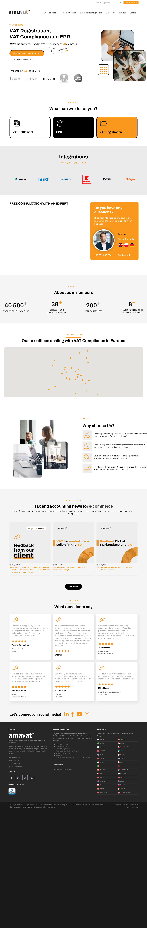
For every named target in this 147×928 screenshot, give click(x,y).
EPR (107, 13)
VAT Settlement (69, 13)
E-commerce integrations (91, 13)
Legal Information (31, 805)
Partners (59, 755)
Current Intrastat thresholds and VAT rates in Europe (74, 758)
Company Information (15, 805)
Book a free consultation (26, 53)
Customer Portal (61, 746)
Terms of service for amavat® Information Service (39, 807)
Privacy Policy (59, 805)
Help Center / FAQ (62, 744)
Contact (133, 13)
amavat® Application (103, 3)
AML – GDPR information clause (76, 805)
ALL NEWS (73, 586)
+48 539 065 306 (26, 59)
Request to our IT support (65, 753)
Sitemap (17, 807)
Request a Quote (131, 2)
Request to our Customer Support (67, 751)
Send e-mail (124, 255)
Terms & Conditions (45, 805)
